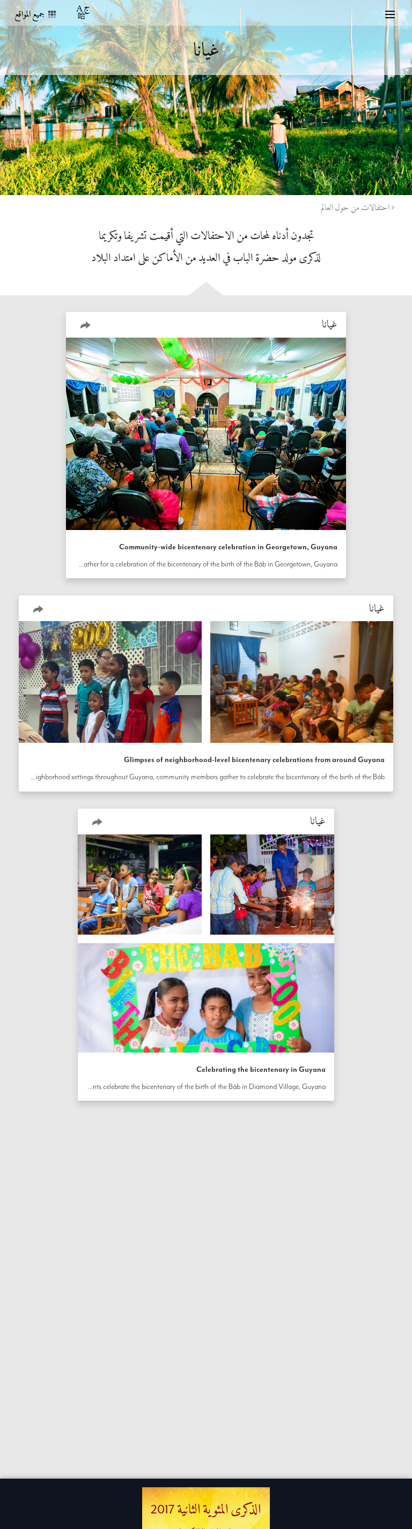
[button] (85, 325)
